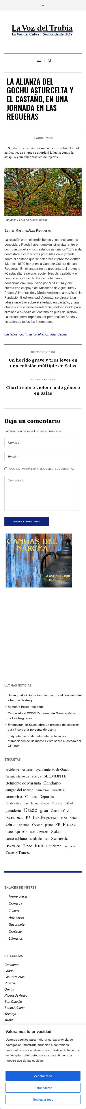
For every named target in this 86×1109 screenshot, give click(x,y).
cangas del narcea (19, 789)
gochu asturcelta (31, 334)
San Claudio (13, 1001)
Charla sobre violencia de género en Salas (43, 390)
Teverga (10, 1014)
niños (73, 817)
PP (57, 824)
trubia (41, 845)
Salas (56, 831)
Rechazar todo (43, 1099)
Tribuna (14, 910)
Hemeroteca (18, 896)
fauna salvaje (40, 803)
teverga (13, 845)
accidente (12, 769)
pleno (49, 824)
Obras (11, 824)
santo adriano (16, 838)
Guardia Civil (61, 810)
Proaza (69, 824)
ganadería (13, 810)
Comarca (15, 903)
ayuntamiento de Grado (52, 769)
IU (28, 817)
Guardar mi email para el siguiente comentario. (41, 468)
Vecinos (69, 846)
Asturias (27, 769)
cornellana (58, 790)
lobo (64, 817)
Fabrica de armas (17, 803)
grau (44, 810)
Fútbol (69, 803)
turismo (55, 845)
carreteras (42, 790)
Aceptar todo (43, 1076)
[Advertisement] (43, 635)
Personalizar (43, 1087)
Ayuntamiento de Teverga (23, 776)
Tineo (27, 845)
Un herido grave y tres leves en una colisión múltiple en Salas (43, 363)
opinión (24, 824)
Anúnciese (16, 917)
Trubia (8, 1020)
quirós (21, 831)
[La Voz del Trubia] (43, 30)
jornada (50, 334)
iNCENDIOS (14, 817)
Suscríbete (16, 924)
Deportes (46, 796)
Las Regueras (45, 817)
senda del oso (39, 838)
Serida (62, 334)
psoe (9, 831)
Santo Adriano (14, 1008)
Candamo (52, 783)
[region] (43, 1066)
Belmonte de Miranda (23, 783)
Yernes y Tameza (18, 852)
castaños (11, 334)
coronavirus (14, 796)
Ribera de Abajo (15, 995)
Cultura (31, 796)
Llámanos (16, 938)
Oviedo (37, 824)
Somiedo (59, 838)
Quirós (9, 989)
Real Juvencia (39, 831)
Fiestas (57, 803)
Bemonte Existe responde (26, 706)
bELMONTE (55, 776)
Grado (30, 809)
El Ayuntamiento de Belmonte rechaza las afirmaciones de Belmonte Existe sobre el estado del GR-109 (44, 740)
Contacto (15, 931)
